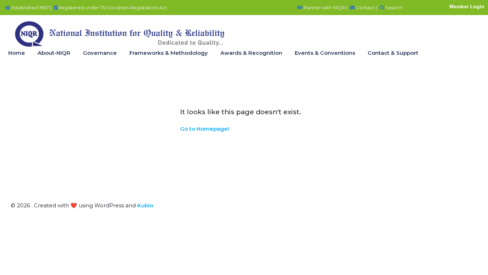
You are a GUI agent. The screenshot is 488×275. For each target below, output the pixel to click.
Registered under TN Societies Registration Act (112, 7)
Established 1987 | (30, 7)
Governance (100, 52)
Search (393, 7)
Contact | (366, 7)
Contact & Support (393, 52)
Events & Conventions (325, 52)
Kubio (145, 205)
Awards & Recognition (251, 52)
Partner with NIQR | (325, 7)
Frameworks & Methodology (168, 52)
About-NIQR (54, 52)
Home (16, 52)
